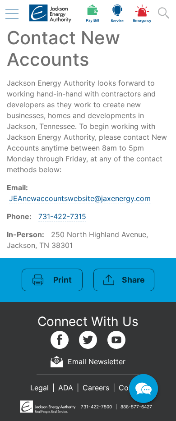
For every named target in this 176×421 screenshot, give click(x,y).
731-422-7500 (96, 406)
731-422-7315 (62, 216)
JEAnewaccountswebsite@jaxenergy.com (80, 198)
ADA (65, 387)
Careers (96, 387)
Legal (39, 387)
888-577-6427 (136, 406)
